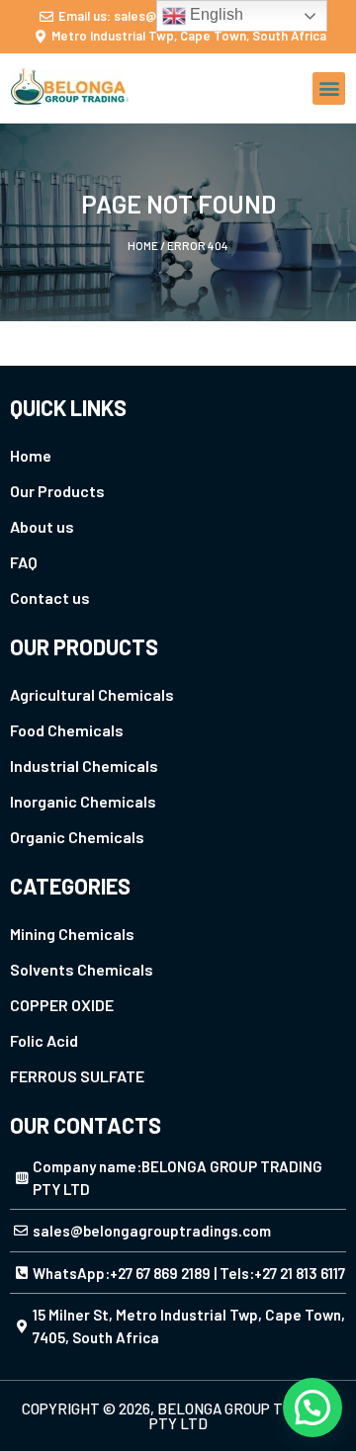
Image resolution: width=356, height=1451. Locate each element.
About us (42, 526)
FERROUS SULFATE (77, 1076)
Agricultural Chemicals (92, 694)
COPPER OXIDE (62, 1004)
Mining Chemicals (72, 933)
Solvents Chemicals (81, 969)
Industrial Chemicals (84, 765)
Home (143, 245)
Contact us (50, 597)
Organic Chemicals (77, 836)
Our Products (57, 490)
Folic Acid (44, 1040)
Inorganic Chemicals (83, 801)
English (214, 14)
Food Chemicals (67, 730)
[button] (328, 88)
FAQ (24, 562)
